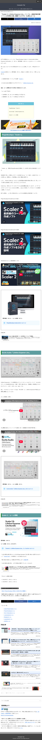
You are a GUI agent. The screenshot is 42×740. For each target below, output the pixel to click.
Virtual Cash (7, 556)
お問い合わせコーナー (30, 722)
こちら (21, 727)
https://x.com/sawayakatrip (7, 715)
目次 (19, 103)
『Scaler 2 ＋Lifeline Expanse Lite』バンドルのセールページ (19, 548)
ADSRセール (7, 621)
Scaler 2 (21, 78)
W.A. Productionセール (9, 612)
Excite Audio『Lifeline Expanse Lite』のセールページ (20, 488)
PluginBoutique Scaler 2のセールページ (16, 322)
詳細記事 (26, 559)
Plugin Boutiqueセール (9, 610)
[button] (40, 700)
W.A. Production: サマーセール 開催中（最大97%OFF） (21, 130)
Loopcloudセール (8, 619)
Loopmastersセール (8, 615)
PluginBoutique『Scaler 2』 (15, 108)
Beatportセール (7, 617)
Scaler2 (2, 72)
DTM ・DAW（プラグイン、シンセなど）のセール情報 (10, 588)
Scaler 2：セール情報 (13, 115)
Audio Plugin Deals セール (10, 608)
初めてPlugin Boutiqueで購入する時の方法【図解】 (14, 591)
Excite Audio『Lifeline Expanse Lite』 (17, 111)
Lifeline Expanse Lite (28, 83)
